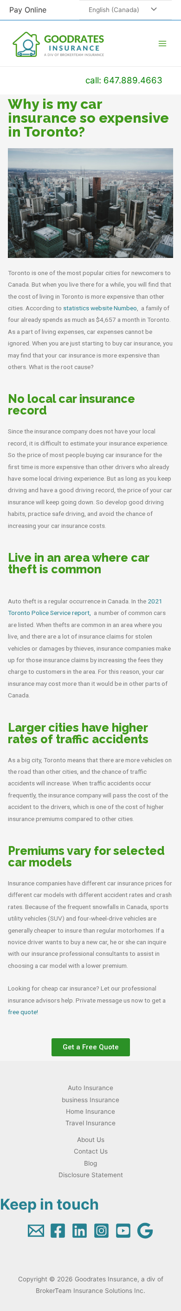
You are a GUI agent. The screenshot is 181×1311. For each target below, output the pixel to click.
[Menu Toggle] (151, 9)
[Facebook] (58, 1231)
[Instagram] (101, 1231)
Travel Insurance (90, 1123)
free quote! (23, 1012)
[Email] (36, 1231)
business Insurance (90, 1100)
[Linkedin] (79, 1231)
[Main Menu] (162, 43)
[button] (91, 1047)
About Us (90, 1139)
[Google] (145, 1231)
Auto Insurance (90, 1087)
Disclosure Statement (90, 1175)
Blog (90, 1163)
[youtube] (123, 1231)
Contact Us (91, 1151)
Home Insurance (90, 1111)
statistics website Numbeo (100, 308)
